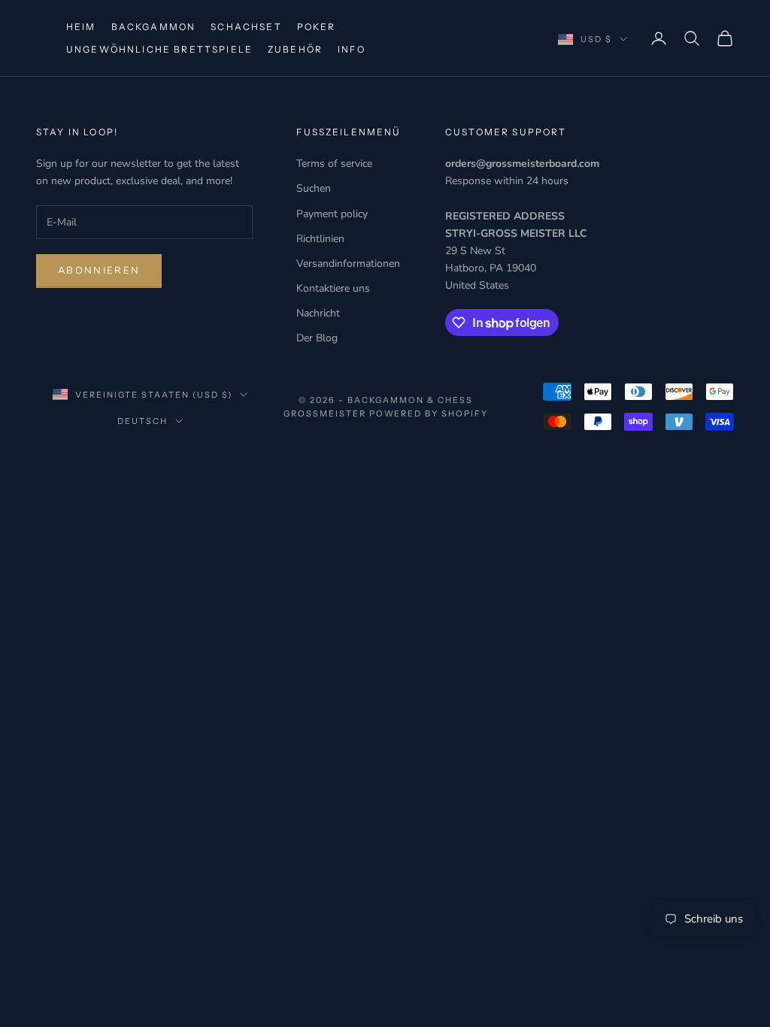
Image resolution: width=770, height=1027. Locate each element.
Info (351, 49)
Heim (81, 26)
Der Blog (317, 338)
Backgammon (153, 26)
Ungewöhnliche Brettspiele (159, 49)
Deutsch (142, 421)
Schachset (246, 26)
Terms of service (334, 163)
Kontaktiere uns (333, 288)
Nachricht (318, 313)
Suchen (313, 188)
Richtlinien (320, 239)
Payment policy (332, 214)
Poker (316, 26)
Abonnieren (99, 270)
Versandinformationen (348, 263)
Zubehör (295, 49)
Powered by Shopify (429, 413)
